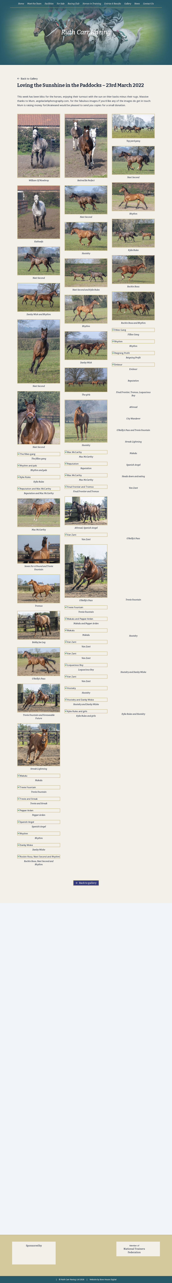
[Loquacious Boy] (86, 665)
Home (21, 3)
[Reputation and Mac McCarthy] (38, 489)
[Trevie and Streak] (38, 799)
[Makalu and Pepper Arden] (86, 619)
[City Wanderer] (133, 414)
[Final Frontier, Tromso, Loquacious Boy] (133, 388)
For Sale (60, 3)
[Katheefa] (38, 212)
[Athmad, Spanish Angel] (86, 510)
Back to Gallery (29, 78)
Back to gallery (87, 882)
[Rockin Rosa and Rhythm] (133, 305)
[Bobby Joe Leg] (38, 625)
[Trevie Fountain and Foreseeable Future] (38, 698)
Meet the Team (34, 3)
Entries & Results (112, 3)
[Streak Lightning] (38, 744)
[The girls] (86, 380)
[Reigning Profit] (133, 353)
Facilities (49, 3)
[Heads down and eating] (133, 472)
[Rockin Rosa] (133, 269)
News (137, 3)
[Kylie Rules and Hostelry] (133, 541)
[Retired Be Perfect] (86, 146)
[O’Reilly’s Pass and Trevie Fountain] (133, 426)
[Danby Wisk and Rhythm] (38, 297)
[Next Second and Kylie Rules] (86, 272)
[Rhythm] (38, 834)
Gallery (127, 3)
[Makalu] (38, 776)
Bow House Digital (108, 1279)
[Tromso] (38, 588)
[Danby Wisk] (86, 345)
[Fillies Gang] (133, 330)
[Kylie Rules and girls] (86, 711)
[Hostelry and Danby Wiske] (86, 700)
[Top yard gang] (133, 126)
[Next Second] (38, 260)
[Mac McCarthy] (38, 512)
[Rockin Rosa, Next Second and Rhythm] (38, 857)
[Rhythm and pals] (38, 466)
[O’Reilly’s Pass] (38, 661)
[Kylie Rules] (38, 477)
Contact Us (148, 3)
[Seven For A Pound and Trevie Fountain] (38, 549)
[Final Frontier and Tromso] (86, 487)
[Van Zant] (86, 535)
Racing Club (73, 3)
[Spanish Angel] (38, 822)
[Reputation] (86, 464)
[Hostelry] (86, 236)
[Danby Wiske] (38, 845)
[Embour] (133, 365)
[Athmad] (133, 402)
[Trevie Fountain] (38, 787)
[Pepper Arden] (38, 810)
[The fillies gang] (38, 454)
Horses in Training (92, 3)
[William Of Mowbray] (38, 146)
